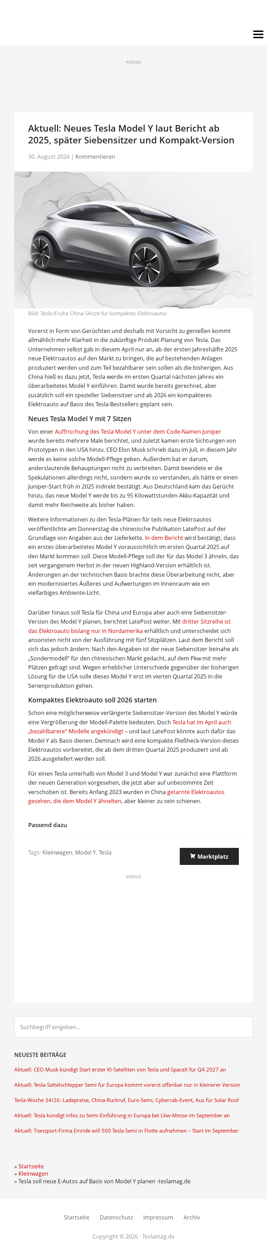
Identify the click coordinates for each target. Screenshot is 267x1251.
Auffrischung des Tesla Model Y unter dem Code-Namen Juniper (138, 431)
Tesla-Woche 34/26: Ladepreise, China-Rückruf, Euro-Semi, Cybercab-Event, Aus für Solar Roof (126, 1100)
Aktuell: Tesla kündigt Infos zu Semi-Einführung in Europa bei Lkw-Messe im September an (122, 1115)
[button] (133, 34)
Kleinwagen (57, 852)
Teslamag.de (134, 15)
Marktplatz (212, 856)
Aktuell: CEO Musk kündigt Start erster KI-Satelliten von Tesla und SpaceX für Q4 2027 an (120, 1069)
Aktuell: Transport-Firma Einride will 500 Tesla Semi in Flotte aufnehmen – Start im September (126, 1130)
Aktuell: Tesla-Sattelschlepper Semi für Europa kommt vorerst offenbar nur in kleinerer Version (127, 1085)
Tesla (105, 852)
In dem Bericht (164, 538)
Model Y (85, 852)
